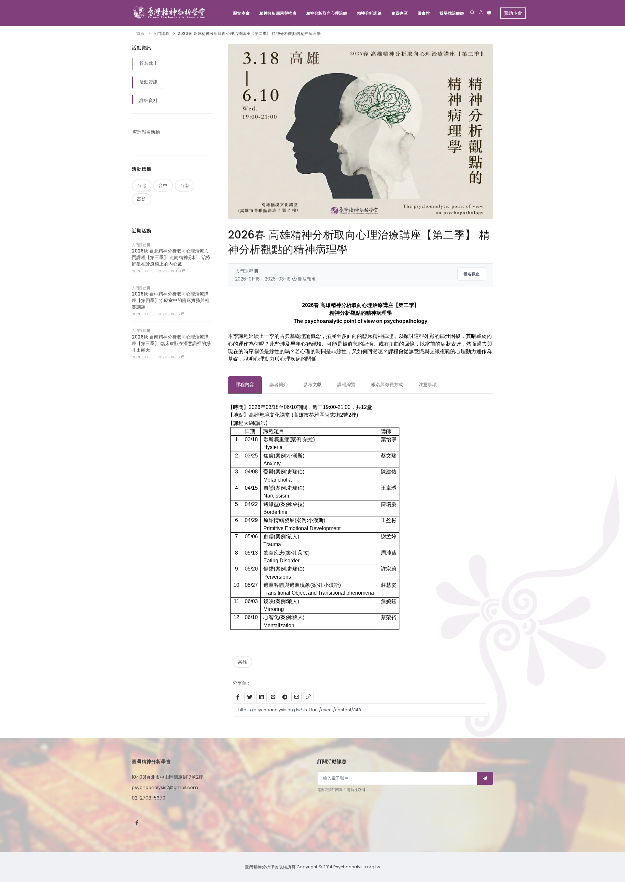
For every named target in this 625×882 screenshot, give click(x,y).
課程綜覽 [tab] (346, 384)
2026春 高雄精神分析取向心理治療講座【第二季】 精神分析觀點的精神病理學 (249, 33)
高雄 (242, 662)
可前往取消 (356, 789)
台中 (163, 185)
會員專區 (399, 13)
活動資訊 (148, 82)
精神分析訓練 (369, 13)
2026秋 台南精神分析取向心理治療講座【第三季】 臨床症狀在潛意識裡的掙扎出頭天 (171, 343)
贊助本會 (513, 13)
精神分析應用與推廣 (277, 13)
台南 (184, 185)
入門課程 (161, 33)
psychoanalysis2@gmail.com (165, 787)
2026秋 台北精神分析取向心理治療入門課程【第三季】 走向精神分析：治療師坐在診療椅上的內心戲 (171, 257)
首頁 (140, 33)
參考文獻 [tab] (312, 384)
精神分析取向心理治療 (326, 13)
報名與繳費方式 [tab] (387, 384)
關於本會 (241, 13)
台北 (141, 185)
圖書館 (424, 13)
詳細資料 (148, 100)
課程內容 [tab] (245, 384)
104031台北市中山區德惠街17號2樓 (167, 777)
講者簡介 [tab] (279, 384)
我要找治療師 (451, 13)
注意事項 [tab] (428, 384)
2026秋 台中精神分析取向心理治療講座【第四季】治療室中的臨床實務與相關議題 (170, 300)
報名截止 (472, 274)
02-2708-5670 (148, 798)
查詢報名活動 (146, 132)
